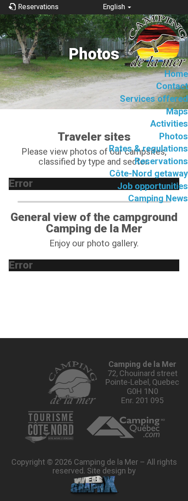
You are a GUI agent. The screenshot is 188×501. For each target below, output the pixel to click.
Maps (177, 111)
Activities (169, 123)
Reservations (161, 161)
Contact (172, 86)
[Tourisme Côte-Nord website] (49, 427)
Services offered (154, 98)
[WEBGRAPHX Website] (94, 486)
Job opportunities (152, 186)
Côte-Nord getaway (148, 173)
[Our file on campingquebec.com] (126, 427)
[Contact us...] (72, 382)
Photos (173, 136)
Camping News (158, 198)
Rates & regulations (148, 148)
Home (176, 74)
